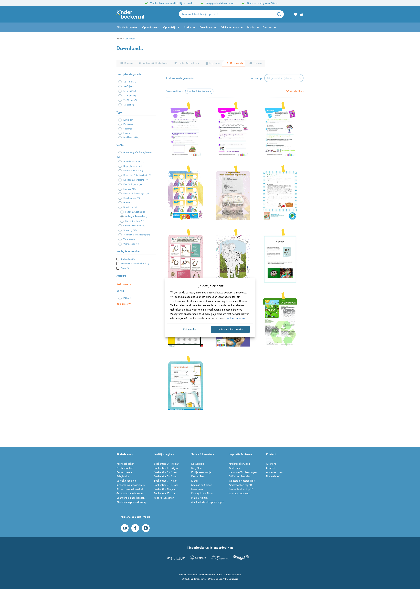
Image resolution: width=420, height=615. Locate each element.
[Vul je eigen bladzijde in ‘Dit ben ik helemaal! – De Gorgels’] (187, 385)
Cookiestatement (232, 574)
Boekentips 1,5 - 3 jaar (166, 468)
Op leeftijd (169, 27)
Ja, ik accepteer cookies (230, 329)
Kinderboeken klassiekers (130, 485)
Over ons (271, 463)
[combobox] (284, 78)
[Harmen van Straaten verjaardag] (187, 195)
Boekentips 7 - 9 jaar (165, 480)
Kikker (194, 480)
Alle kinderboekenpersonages (207, 502)
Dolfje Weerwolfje (201, 472)
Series (188, 27)
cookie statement (236, 318)
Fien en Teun (198, 476)
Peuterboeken (124, 472)
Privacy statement (188, 574)
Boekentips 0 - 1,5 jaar (166, 463)
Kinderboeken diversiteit (130, 489)
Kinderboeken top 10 (240, 485)
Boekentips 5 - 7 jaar (165, 476)
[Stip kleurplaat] (234, 258)
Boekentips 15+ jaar (165, 493)
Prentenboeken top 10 (241, 489)
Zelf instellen (189, 329)
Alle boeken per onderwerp (131, 502)
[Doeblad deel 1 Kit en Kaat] (234, 131)
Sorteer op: (256, 78)
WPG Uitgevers (230, 578)
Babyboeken (123, 476)
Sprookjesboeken (126, 480)
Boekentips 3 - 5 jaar (165, 472)
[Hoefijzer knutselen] (187, 258)
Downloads (206, 27)
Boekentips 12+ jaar (165, 489)
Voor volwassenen (164, 497)
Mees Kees (197, 489)
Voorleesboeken (125, 463)
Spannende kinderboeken (130, 497)
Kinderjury (234, 468)
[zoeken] (280, 14)
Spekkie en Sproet (201, 485)
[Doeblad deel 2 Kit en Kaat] (282, 131)
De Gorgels (197, 463)
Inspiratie (253, 27)
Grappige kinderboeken (129, 493)
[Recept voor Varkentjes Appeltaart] (282, 195)
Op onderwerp (150, 27)
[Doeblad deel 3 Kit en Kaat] (187, 131)
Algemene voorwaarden (210, 574)
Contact (268, 27)
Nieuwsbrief (272, 476)
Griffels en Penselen (239, 476)
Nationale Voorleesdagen (243, 472)
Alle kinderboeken (127, 27)
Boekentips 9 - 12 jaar (166, 485)
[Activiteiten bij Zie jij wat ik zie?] (282, 258)
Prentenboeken (124, 468)
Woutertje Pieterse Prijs (242, 480)
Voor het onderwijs (239, 493)
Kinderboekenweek (239, 463)
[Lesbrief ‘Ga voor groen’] (282, 322)
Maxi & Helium (199, 497)
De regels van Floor (202, 493)
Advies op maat (229, 27)
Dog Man (196, 468)
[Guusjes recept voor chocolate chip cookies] (234, 195)
